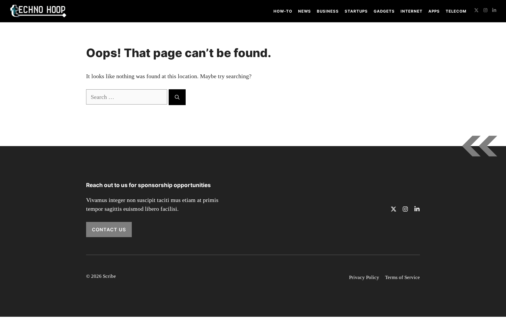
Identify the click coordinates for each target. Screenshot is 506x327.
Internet (412, 11)
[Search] (177, 97)
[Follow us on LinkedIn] (494, 11)
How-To (282, 11)
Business (328, 11)
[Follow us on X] (476, 11)
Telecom (456, 11)
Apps (434, 11)
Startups (356, 11)
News (304, 11)
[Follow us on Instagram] (485, 11)
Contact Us (109, 229)
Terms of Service (402, 277)
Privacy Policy (364, 277)
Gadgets (384, 11)
